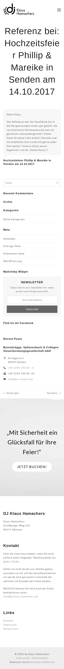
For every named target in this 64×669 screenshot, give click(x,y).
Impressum (10, 624)
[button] (59, 9)
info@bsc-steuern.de (20, 379)
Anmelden (9, 238)
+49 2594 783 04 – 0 (21, 367)
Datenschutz (11, 628)
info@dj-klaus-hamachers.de (20, 596)
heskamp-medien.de (42, 662)
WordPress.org (12, 261)
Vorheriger (11, 393)
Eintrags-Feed (12, 246)
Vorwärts (52, 393)
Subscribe (32, 309)
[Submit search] (57, 182)
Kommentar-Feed (13, 253)
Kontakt (8, 620)
